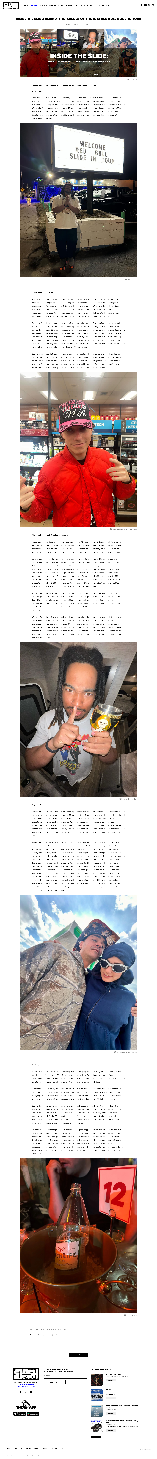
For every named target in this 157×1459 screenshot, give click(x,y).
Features (43, 5)
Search (9, 1449)
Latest (37, 1449)
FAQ (62, 1449)
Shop (26, 5)
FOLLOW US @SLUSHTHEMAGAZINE (26, 1382)
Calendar (78, 5)
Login (69, 1449)
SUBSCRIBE (33, 5)
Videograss (69, 5)
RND (62, 5)
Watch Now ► (54, 5)
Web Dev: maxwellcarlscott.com (38, 1456)
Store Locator (104, 5)
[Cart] (153, 5)
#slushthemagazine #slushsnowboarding (26, 1386)
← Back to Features (78, 1355)
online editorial (40, 1329)
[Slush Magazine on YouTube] (31, 1392)
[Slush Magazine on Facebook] (20, 1392)
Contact (54, 1449)
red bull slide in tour (52, 1329)
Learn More (111, 1380)
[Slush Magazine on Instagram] (26, 1392)
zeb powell (62, 1329)
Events (28, 1449)
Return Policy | (11, 1456)
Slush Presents (90, 5)
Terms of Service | (23, 1456)
